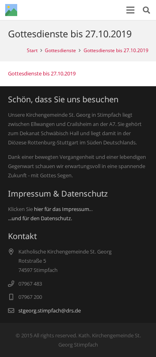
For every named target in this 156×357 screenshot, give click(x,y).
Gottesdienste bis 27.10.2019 (42, 73)
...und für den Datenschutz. (40, 218)
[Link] (11, 10)
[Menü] (130, 10)
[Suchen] (146, 10)
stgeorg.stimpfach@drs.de (49, 310)
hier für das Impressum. (62, 209)
